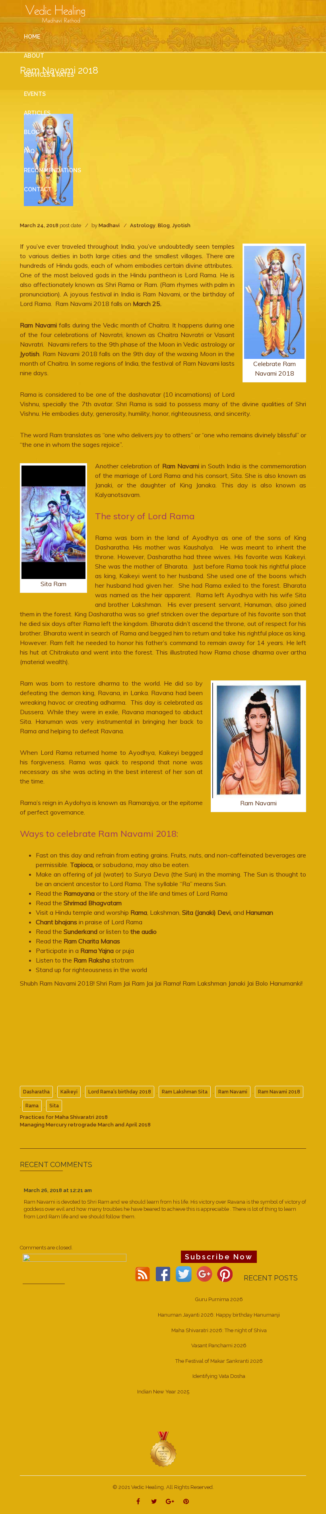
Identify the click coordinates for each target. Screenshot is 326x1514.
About (34, 56)
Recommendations (52, 170)
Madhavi (109, 225)
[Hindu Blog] (163, 1449)
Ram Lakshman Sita (185, 1092)
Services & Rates (49, 75)
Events (35, 94)
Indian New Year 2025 (163, 1392)
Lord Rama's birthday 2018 (119, 1092)
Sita (54, 1106)
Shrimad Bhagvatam (93, 903)
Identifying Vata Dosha (218, 1376)
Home (32, 36)
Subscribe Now (219, 1257)
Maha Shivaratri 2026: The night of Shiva (219, 1330)
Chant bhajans (56, 922)
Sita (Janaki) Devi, (207, 912)
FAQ (29, 151)
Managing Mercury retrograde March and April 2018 (85, 1125)
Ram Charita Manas (92, 941)
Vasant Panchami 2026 (218, 1345)
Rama (138, 912)
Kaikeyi (69, 1092)
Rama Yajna (96, 951)
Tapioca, (82, 865)
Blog (164, 225)
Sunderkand (80, 931)
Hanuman (259, 912)
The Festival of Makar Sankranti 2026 (219, 1361)
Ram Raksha (92, 960)
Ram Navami (38, 325)
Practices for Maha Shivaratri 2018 (64, 1117)
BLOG (32, 132)
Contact (38, 189)
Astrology (142, 225)
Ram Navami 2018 (279, 1092)
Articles (37, 113)
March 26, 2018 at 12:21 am (58, 1190)
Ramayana (79, 893)
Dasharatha (36, 1092)
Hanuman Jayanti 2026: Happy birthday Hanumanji (219, 1315)
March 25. (146, 304)
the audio (143, 931)
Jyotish (181, 225)
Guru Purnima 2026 (219, 1299)
